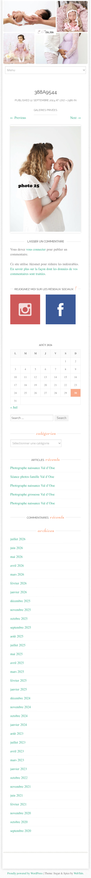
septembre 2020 (20, 830)
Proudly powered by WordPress (25, 873)
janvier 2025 (18, 689)
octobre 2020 (19, 822)
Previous (18, 117)
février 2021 (18, 804)
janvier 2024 (18, 724)
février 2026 (18, 583)
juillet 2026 (17, 539)
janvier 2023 (18, 769)
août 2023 (16, 733)
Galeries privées (45, 110)
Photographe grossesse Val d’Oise (32, 494)
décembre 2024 (20, 698)
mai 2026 (16, 556)
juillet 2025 (17, 645)
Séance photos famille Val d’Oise (32, 476)
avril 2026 (17, 565)
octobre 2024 (19, 716)
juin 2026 (16, 548)
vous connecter (36, 249)
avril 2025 (17, 662)
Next (75, 117)
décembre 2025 (20, 601)
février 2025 (18, 680)
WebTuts (78, 873)
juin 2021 (16, 795)
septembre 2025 (20, 627)
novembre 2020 (20, 813)
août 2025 (16, 636)
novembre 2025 (20, 609)
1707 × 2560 (66, 100)
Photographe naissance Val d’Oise (32, 468)
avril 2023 (17, 751)
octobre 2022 (19, 777)
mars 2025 (17, 671)
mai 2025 (16, 654)
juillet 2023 (17, 742)
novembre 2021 (20, 786)
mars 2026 (17, 574)
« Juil (14, 407)
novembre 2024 (20, 707)
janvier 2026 (18, 592)
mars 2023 (17, 760)
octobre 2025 (19, 618)
